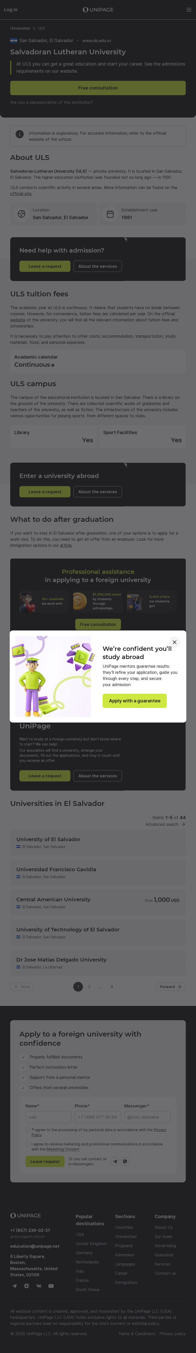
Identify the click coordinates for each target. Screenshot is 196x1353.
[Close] (174, 642)
